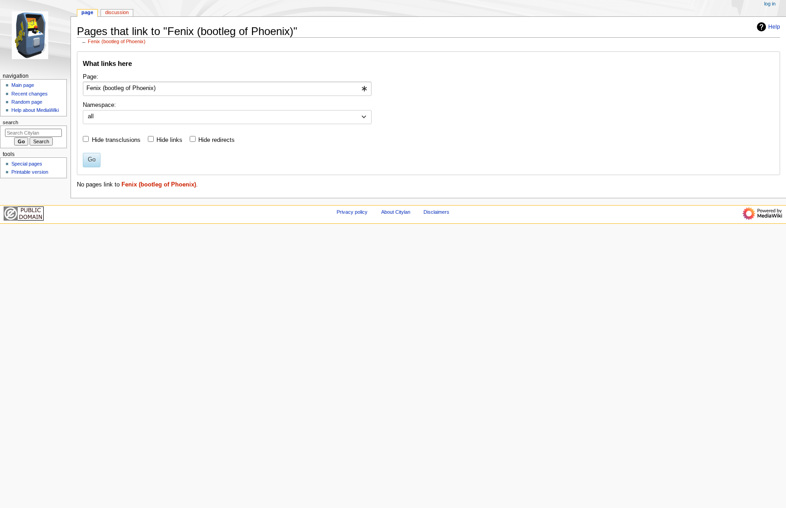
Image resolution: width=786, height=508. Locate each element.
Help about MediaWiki (35, 110)
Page (87, 12)
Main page (22, 85)
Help (774, 27)
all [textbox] (91, 116)
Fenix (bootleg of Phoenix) (117, 41)
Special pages (26, 163)
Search (10, 122)
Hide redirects (216, 140)
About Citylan (395, 212)
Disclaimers (436, 212)
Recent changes (29, 93)
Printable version (29, 172)
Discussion (117, 12)
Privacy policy (352, 212)
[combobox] (227, 88)
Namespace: (99, 105)
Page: (90, 77)
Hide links (169, 140)
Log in (770, 3)
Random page (26, 102)
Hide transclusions (116, 140)
